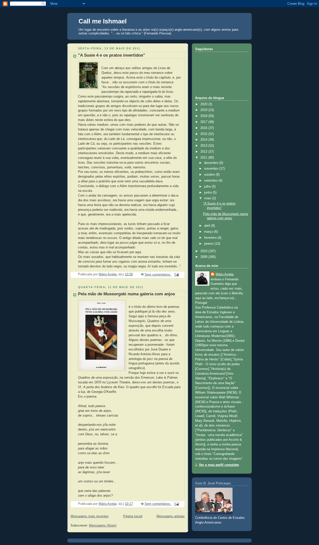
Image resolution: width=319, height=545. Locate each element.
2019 (204, 110)
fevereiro (211, 237)
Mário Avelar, (225, 274)
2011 (204, 157)
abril (207, 225)
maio (208, 198)
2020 (204, 104)
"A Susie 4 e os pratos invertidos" (111, 55)
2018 (204, 116)
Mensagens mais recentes (90, 516)
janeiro (209, 243)
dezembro (211, 163)
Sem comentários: (158, 274)
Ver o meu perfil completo (219, 465)
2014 (204, 139)
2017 (204, 122)
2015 (204, 134)
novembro (211, 168)
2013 (204, 145)
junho (208, 192)
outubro (210, 174)
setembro (211, 180)
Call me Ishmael (103, 21)
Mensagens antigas (171, 516)
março (209, 231)
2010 (204, 251)
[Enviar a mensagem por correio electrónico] (176, 274)
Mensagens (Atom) (102, 525)
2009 (204, 257)
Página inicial (132, 516)
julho (208, 186)
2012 (204, 151)
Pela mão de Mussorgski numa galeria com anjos (126, 294)
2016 (204, 128)
